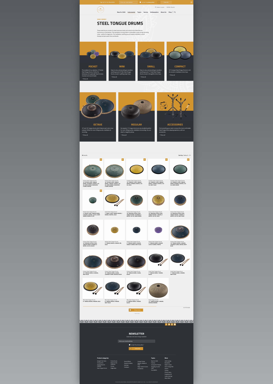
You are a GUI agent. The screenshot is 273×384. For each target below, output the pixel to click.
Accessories (140, 368)
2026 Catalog (168, 361)
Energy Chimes (141, 361)
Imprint (166, 368)
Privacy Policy (168, 372)
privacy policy (150, 2)
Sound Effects (127, 361)
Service (146, 12)
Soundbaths (154, 370)
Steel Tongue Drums (102, 368)
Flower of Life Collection (114, 363)
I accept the (148, 2)
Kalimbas (126, 365)
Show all (85, 79)
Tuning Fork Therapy (156, 365)
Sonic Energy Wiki (169, 367)
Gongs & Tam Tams (101, 361)
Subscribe (166, 2)
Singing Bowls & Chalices (101, 365)
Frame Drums (114, 361)
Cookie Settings (168, 376)
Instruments (131, 12)
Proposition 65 (168, 374)
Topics (139, 12)
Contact (166, 370)
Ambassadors (154, 12)
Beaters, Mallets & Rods (142, 364)
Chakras (153, 363)
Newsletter (167, 363)
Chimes (112, 366)
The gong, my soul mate (155, 367)
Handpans (126, 367)
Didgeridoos (113, 368)
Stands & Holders (128, 363)
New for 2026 (121, 12)
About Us (163, 12)
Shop (170, 12)
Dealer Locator (160, 7)
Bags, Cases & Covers (143, 367)
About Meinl (168, 378)
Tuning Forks (100, 363)
